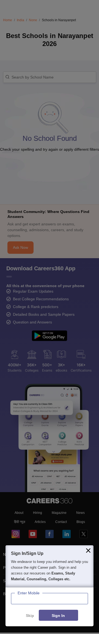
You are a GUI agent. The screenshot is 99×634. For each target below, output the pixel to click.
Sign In (58, 615)
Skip (30, 615)
